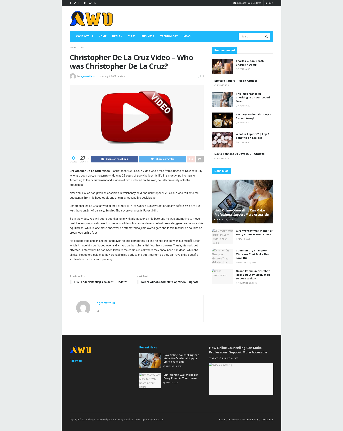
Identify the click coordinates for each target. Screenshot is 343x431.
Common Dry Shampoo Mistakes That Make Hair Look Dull (253, 254)
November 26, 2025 (247, 283)
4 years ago (243, 106)
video (81, 47)
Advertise (234, 419)
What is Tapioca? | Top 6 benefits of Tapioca (252, 135)
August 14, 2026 (224, 219)
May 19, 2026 (243, 239)
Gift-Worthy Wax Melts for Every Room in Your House (254, 232)
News (187, 36)
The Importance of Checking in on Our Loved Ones (253, 97)
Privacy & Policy (250, 419)
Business (147, 36)
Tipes (132, 36)
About (222, 419)
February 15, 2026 (246, 262)
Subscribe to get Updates (248, 3)
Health (117, 36)
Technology (169, 36)
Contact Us (84, 36)
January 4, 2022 (108, 76)
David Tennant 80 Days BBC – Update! (239, 153)
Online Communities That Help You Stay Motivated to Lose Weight (253, 274)
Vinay (215, 358)
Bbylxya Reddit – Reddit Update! (236, 80)
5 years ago (243, 69)
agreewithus (87, 76)
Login (270, 3)
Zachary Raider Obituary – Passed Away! (253, 116)
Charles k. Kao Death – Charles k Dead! (251, 62)
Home (102, 36)
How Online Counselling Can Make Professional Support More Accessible (241, 212)
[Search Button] (267, 36)
